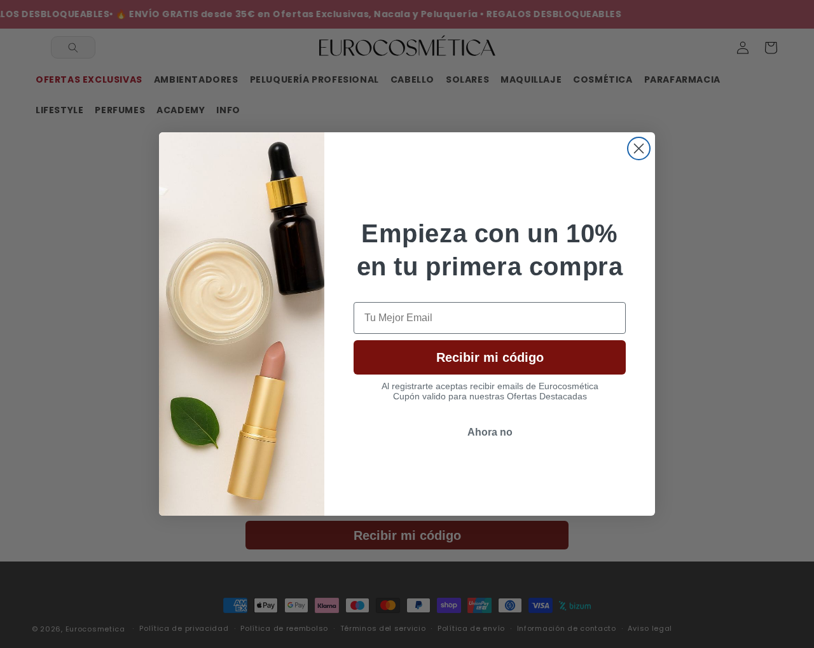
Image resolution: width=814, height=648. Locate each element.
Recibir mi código (490, 357)
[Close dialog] (639, 148)
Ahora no (490, 432)
